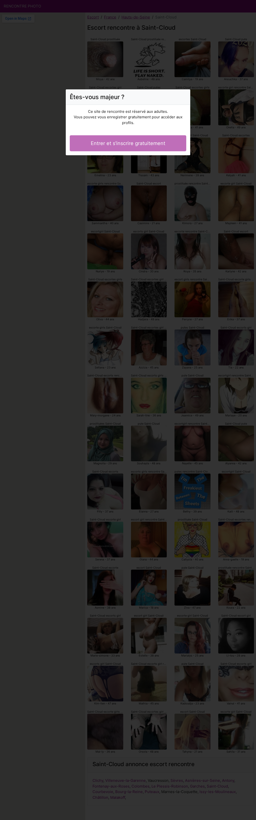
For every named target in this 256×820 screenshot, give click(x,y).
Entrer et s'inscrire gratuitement (128, 143)
